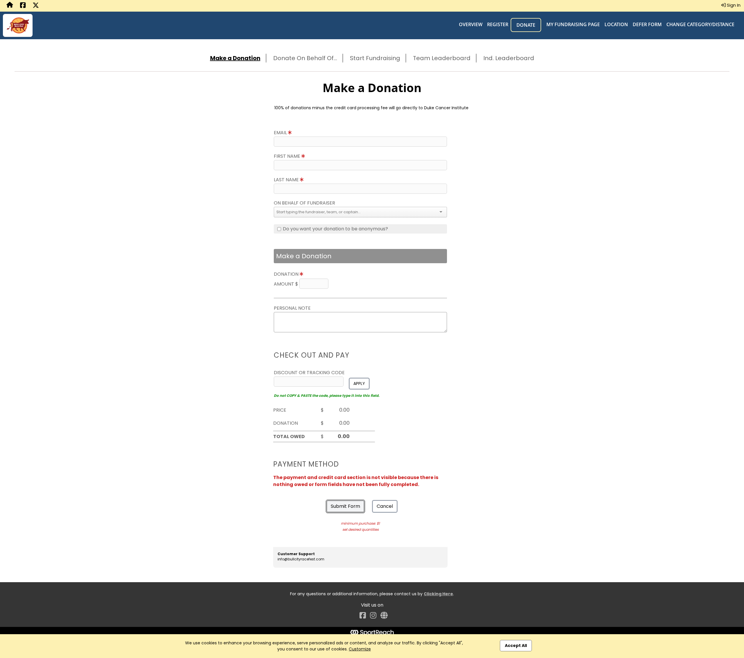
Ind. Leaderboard (508, 58)
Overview (470, 24)
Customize (360, 649)
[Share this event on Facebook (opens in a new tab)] (23, 6)
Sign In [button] (733, 5)
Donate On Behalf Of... (305, 58)
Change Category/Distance (700, 24)
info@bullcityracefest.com (301, 559)
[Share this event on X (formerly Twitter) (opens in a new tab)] (36, 6)
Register (497, 24)
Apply (359, 383)
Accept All (516, 645)
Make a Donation (235, 58)
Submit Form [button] (345, 506)
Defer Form (647, 24)
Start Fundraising (375, 58)
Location (616, 24)
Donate (525, 25)
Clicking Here (438, 594)
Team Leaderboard (442, 58)
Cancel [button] (385, 506)
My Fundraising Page (573, 24)
